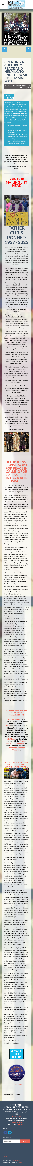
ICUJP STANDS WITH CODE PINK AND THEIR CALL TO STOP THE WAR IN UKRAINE (16, 764)
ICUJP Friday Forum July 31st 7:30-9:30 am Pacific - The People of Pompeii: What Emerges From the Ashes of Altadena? (16, 36)
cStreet (20, 1162)
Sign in (5, 1156)
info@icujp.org (16, 1116)
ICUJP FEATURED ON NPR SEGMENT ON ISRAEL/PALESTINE (16, 712)
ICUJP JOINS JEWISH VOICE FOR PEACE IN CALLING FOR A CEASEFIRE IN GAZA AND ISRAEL (16, 471)
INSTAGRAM (21, 1125)
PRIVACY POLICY (16, 1084)
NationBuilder (15, 1160)
